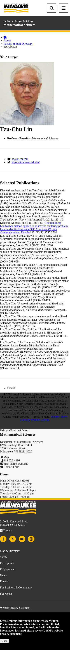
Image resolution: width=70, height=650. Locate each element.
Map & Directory (10, 550)
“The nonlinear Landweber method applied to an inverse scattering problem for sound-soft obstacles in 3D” (34, 227)
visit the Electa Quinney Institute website (43, 418)
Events (4, 581)
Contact (7, 530)
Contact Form (11, 466)
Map (6, 457)
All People (11, 56)
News (3, 575)
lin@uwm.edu (19, 158)
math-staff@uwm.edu (16, 463)
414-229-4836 (12, 460)
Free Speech (7, 563)
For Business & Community (16, 587)
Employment (7, 569)
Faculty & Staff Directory (18, 43)
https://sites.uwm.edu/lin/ (25, 162)
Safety (3, 557)
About (7, 40)
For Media (6, 593)
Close (4, 641)
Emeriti (11, 387)
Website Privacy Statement (15, 607)
